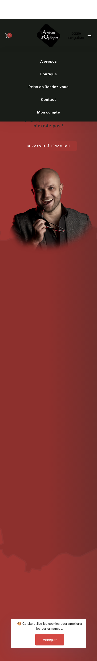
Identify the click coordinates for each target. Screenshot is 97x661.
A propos (48, 61)
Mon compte (48, 112)
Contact (48, 99)
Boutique (48, 74)
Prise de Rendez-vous (48, 87)
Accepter (50, 640)
